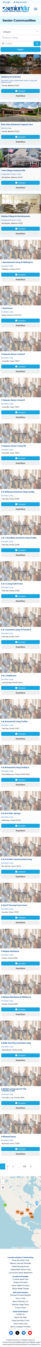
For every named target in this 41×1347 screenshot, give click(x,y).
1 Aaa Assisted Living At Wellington (17, 262)
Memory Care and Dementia (20, 1263)
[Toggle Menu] (35, 9)
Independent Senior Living (20, 1270)
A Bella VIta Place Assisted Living (16, 1043)
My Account (21, 2)
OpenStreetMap (28, 1248)
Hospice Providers (20, 1282)
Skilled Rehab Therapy (20, 1289)
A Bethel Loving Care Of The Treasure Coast (13, 1090)
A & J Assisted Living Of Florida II (16, 630)
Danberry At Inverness (11, 77)
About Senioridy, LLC (20, 1301)
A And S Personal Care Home (14, 905)
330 (24, 1166)
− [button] (2, 1182)
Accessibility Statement (21, 1342)
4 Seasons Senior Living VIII (13, 446)
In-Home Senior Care (20, 1279)
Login (7, 2)
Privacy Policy (20, 1308)
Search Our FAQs (20, 1317)
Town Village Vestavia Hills (13, 170)
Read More (20, 96)
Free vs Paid (20, 1298)
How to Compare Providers (20, 1327)
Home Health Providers (20, 1286)
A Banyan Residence (10, 951)
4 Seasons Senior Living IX (13, 354)
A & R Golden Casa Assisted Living (16, 859)
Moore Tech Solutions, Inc (31, 1344)
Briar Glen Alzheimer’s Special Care (17, 124)
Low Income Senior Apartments (20, 1273)
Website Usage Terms (20, 1305)
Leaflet (14, 1248)
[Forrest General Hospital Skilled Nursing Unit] (36, 1203)
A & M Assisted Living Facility (14, 721)
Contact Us (20, 1314)
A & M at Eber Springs (11, 813)
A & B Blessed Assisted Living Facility (17, 492)
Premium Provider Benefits (20, 1295)
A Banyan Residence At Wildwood (16, 997)
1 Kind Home (7, 308)
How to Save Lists (20, 1324)
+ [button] (2, 1178)
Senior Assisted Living (20, 1260)
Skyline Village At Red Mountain (15, 216)
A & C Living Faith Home (12, 584)
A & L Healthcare (8, 676)
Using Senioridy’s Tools (20, 1320)
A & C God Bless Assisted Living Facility (19, 538)
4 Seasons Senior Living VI (13, 400)
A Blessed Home (8, 1137)
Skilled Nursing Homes (20, 1266)
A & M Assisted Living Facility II (15, 767)
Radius (21, 49)
